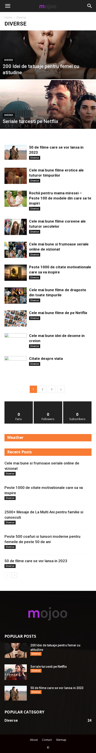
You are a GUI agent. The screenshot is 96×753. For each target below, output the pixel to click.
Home (8, 17)
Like (18, 403)
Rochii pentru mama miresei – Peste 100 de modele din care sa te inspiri (60, 198)
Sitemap (61, 740)
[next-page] (61, 389)
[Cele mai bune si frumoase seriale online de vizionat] (15, 250)
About (34, 740)
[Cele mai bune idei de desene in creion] (15, 341)
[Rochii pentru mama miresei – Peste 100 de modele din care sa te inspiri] (15, 199)
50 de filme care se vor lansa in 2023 (35, 561)
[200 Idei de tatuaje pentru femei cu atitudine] (48, 62)
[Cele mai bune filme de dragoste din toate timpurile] (15, 295)
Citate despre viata (46, 358)
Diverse (8, 60)
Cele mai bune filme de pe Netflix (58, 313)
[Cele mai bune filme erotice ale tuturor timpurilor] (15, 176)
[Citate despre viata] (15, 364)
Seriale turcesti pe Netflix (48, 666)
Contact (47, 740)
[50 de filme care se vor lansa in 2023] (15, 152)
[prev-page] (7, 575)
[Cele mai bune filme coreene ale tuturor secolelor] (15, 227)
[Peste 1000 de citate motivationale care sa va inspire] (15, 273)
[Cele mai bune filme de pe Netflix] (15, 318)
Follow (48, 403)
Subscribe (77, 403)
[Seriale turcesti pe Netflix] (48, 121)
